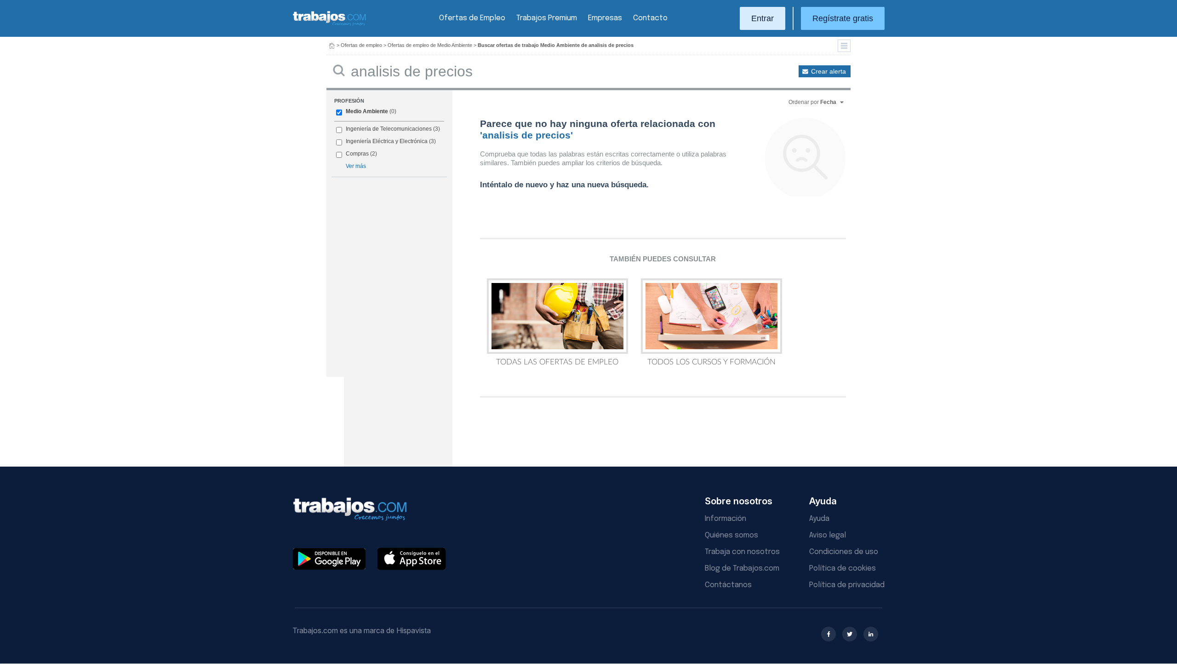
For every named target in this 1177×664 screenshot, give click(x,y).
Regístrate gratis (842, 18)
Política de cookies (842, 568)
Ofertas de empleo (361, 45)
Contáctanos (728, 585)
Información (725, 519)
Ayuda (819, 519)
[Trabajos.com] (329, 25)
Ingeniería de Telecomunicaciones (389, 129)
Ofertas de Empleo (472, 18)
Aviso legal (827, 535)
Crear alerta (828, 71)
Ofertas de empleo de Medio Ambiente (430, 45)
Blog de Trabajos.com (742, 568)
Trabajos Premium (546, 18)
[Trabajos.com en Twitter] (849, 634)
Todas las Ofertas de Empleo (557, 362)
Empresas (605, 18)
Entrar (762, 18)
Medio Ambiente (367, 111)
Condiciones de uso (843, 552)
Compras (357, 153)
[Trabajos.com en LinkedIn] (870, 634)
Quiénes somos (731, 535)
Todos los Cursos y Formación (711, 362)
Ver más (356, 166)
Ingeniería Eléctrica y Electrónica (387, 141)
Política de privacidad (847, 585)
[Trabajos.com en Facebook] (828, 634)
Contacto (650, 18)
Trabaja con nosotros (742, 552)
